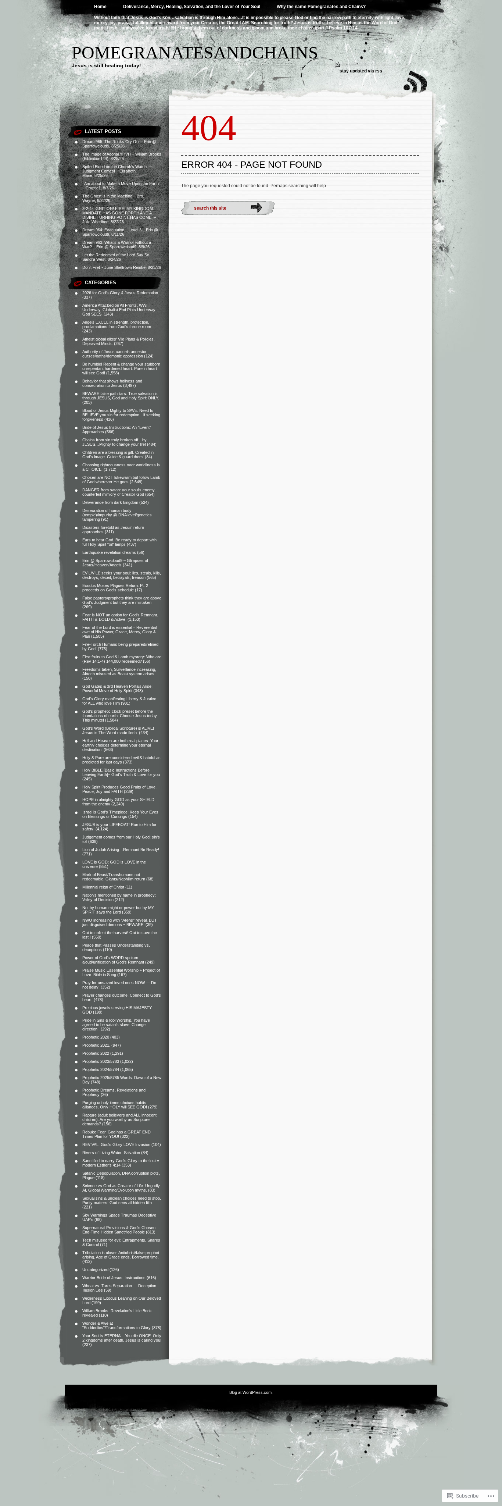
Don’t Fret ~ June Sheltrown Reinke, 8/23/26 (121, 267)
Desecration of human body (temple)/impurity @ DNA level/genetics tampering (117, 514)
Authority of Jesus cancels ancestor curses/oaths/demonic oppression (114, 353)
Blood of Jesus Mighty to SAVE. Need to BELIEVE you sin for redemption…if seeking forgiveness (121, 414)
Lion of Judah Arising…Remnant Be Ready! (120, 849)
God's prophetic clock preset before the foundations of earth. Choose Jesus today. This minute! (120, 715)
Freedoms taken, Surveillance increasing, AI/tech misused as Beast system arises (119, 671)
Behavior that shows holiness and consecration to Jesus (112, 383)
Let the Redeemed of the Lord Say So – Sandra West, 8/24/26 (117, 257)
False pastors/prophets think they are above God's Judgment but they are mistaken (121, 600)
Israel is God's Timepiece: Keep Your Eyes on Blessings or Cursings (120, 814)
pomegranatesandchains (195, 52)
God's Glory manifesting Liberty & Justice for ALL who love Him (119, 701)
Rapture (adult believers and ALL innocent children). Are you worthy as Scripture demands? (119, 1119)
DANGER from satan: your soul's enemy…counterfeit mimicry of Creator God (120, 492)
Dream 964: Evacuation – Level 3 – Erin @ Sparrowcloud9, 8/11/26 (120, 232)
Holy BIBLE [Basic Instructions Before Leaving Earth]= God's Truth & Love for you (121, 772)
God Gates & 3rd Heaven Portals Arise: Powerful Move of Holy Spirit (117, 688)
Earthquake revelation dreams (109, 552)
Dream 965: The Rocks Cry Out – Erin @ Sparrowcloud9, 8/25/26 (119, 143)
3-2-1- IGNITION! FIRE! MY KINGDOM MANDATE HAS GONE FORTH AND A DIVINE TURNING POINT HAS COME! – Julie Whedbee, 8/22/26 (119, 215)
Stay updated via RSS (361, 71)
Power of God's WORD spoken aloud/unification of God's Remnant (113, 959)
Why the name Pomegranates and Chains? (321, 6)
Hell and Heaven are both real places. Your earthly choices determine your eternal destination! (120, 745)
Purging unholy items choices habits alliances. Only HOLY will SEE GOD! (114, 1104)
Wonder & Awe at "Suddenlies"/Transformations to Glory (116, 1325)
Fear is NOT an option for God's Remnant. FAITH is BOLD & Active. (120, 617)
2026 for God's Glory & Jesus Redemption (120, 293)
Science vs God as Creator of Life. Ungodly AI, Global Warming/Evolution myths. (121, 1187)
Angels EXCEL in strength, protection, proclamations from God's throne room (116, 324)
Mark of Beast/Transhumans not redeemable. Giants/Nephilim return (113, 876)
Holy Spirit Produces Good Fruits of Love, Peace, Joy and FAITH (119, 789)
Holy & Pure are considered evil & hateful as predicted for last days (121, 759)
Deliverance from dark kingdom (110, 502)
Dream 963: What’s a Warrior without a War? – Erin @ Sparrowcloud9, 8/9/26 (116, 244)
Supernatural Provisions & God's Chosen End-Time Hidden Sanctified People (118, 1229)
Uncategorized (95, 1269)
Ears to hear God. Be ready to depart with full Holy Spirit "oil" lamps (119, 542)
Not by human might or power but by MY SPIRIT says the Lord (118, 909)
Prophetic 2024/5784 (100, 1069)
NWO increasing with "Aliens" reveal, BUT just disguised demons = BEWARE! (119, 922)
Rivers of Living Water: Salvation (111, 1152)
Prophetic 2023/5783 (100, 1061)
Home (100, 6)
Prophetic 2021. (96, 1045)
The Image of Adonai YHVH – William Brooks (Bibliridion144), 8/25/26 (121, 156)
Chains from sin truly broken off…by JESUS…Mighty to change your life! (114, 442)
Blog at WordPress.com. (251, 1392)
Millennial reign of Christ (103, 887)
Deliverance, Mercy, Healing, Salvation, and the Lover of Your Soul (191, 6)
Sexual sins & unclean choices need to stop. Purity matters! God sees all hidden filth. (121, 1200)
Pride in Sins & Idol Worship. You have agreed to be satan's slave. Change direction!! (116, 1024)
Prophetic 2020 (95, 1037)
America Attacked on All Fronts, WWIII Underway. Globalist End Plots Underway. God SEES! (119, 309)
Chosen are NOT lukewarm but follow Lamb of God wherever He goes (121, 479)
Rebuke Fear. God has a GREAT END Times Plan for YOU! (116, 1134)
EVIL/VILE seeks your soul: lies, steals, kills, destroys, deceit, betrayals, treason (121, 575)
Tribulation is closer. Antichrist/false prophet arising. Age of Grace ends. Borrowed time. (120, 1254)
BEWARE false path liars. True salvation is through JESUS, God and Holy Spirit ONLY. (120, 395)
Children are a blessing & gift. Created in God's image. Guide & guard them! (118, 454)
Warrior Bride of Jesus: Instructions (114, 1277)
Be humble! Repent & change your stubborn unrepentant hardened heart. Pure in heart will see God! (121, 368)
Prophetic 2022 (95, 1053)
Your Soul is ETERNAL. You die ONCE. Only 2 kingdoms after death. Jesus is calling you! (121, 1338)
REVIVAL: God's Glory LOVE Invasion (116, 1144)
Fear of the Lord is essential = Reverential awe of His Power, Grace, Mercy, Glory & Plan (119, 631)
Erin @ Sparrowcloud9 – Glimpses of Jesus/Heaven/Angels (115, 562)
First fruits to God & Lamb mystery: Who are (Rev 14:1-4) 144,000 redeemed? (121, 659)
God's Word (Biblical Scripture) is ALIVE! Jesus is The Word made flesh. (118, 730)
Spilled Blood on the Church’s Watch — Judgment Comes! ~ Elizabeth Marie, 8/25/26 (117, 171)
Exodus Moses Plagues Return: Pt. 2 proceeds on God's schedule (115, 587)
